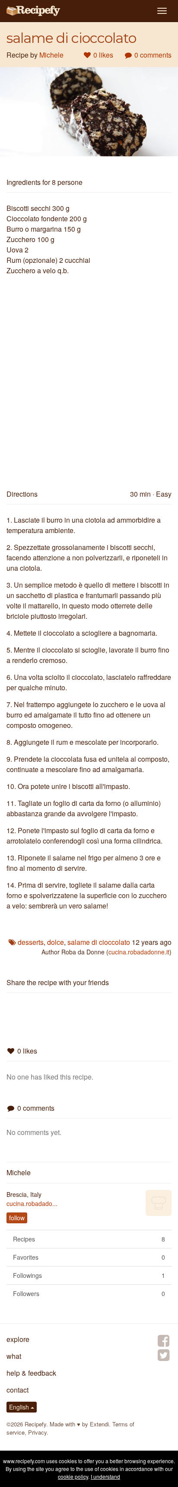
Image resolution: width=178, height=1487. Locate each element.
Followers (89, 1293)
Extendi (99, 1424)
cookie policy (73, 1476)
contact (17, 1390)
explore (17, 1339)
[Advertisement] (89, 379)
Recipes (89, 1239)
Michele (51, 55)
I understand (105, 1476)
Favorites (89, 1257)
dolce (55, 942)
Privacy (37, 1432)
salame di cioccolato (98, 942)
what (13, 1356)
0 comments (152, 55)
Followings (89, 1275)
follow (17, 1217)
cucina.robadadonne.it (138, 951)
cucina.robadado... (31, 1203)
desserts (31, 942)
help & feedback (31, 1373)
